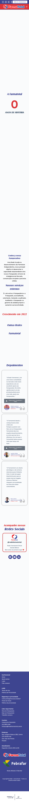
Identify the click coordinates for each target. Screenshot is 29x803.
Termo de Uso (6, 690)
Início (3, 677)
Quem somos (5, 679)
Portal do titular (6, 701)
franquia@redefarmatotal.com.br (12, 726)
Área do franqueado (8, 711)
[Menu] (26, 6)
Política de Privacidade (9, 692)
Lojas (3, 681)
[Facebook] (3, 2)
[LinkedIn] (11, 2)
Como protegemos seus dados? (11, 698)
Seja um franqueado (8, 713)
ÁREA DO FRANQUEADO (20, 2)
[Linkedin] (19, 557)
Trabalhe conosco (7, 715)
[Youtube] (14, 557)
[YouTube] (9, 2)
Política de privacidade (9, 703)
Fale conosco (6, 683)
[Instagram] (6, 2)
